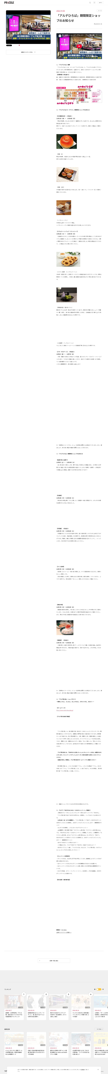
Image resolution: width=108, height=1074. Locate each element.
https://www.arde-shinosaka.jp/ (64, 710)
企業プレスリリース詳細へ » (63, 932)
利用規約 (82, 1069)
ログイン (100, 2)
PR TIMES (64, 930)
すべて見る (99, 1029)
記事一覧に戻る (54, 961)
